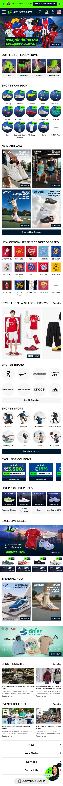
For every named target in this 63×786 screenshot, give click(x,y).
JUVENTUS (31, 293)
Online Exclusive (23, 510)
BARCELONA (19, 276)
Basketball (43, 119)
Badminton (55, 103)
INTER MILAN (19, 294)
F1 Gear (31, 135)
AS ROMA (44, 293)
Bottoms (24, 75)
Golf (7, 135)
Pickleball (19, 119)
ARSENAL (31, 259)
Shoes (39, 75)
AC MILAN (7, 293)
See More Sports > (31, 451)
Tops (9, 75)
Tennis (43, 103)
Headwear (54, 75)
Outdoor (19, 103)
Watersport (8, 445)
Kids (43, 135)
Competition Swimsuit (19, 136)
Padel (7, 119)
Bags (39, 510)
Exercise (31, 103)
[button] (3, 12)
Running (7, 103)
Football (31, 119)
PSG (31, 275)
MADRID (6, 275)
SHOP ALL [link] (55, 135)
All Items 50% (54, 510)
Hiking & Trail (55, 426)
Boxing (56, 119)
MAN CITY (44, 259)
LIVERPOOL (7, 259)
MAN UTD (19, 259)
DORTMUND (56, 275)
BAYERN (43, 275)
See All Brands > (31, 400)
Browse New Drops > (31, 232)
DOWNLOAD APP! (33, 781)
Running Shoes (9, 510)
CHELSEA (56, 259)
